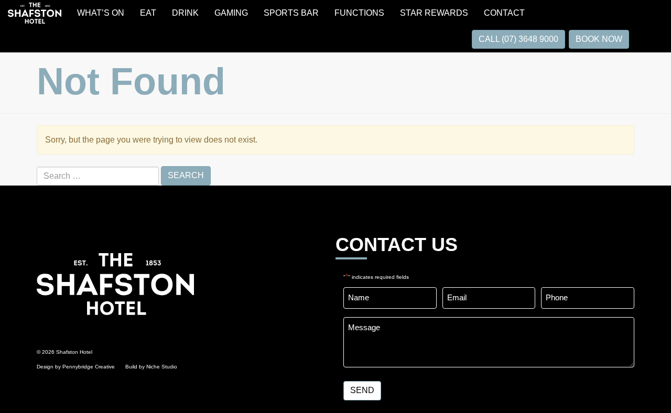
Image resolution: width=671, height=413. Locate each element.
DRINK (185, 12)
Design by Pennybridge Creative (76, 366)
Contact (504, 12)
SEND (362, 390)
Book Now (599, 39)
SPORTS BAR (291, 12)
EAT (148, 12)
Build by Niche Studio (151, 366)
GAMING (231, 12)
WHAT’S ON (100, 12)
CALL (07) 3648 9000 (518, 39)
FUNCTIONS (359, 12)
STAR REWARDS (434, 12)
